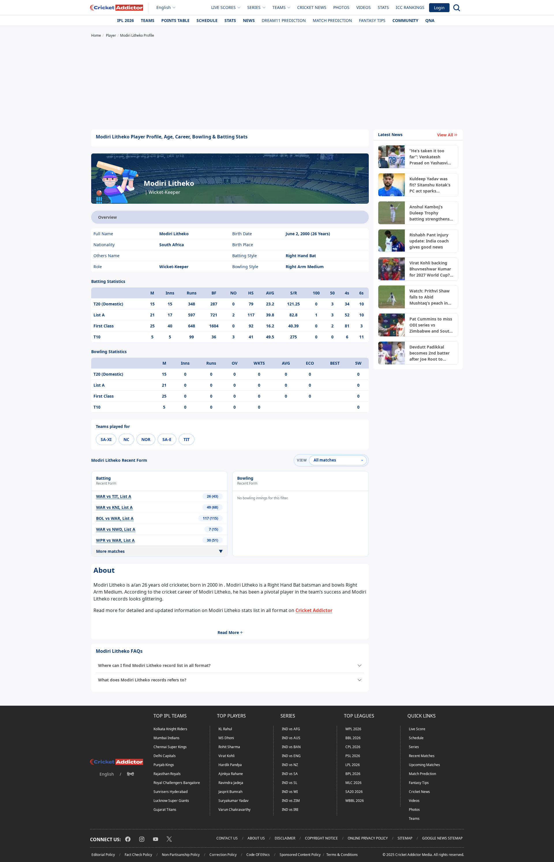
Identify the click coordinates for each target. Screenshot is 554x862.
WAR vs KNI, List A (114, 507)
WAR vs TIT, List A (113, 496)
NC (126, 439)
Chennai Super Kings (170, 746)
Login (439, 7)
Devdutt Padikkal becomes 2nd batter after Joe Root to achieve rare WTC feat (431, 353)
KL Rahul (225, 728)
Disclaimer (285, 838)
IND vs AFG (291, 728)
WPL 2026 (353, 728)
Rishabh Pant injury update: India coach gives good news (429, 241)
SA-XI (106, 439)
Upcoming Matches (424, 764)
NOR (145, 439)
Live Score (417, 728)
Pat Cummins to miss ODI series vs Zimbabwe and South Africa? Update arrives (430, 325)
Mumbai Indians (166, 737)
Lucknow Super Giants (171, 800)
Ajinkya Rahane (230, 773)
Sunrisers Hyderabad (171, 791)
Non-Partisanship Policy (181, 854)
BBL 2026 (353, 737)
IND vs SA (290, 773)
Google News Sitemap (442, 838)
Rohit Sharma (229, 746)
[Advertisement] (277, 84)
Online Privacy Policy (368, 838)
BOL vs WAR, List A (115, 518)
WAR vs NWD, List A (115, 529)
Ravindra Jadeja (230, 782)
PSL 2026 (352, 755)
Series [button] (254, 7)
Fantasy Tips (372, 20)
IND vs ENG (291, 755)
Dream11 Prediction (284, 20)
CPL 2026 (352, 746)
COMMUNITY (405, 20)
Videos (363, 7)
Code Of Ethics (258, 854)
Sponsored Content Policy (300, 854)
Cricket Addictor (313, 610)
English (163, 7)
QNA (430, 20)
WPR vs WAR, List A (115, 540)
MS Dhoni (226, 737)
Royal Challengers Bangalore (177, 782)
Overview (107, 217)
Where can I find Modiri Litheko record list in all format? (154, 665)
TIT (187, 439)
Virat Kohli (226, 755)
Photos (341, 7)
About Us (256, 838)
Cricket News (311, 7)
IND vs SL (289, 782)
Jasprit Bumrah (230, 791)
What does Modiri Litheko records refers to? (142, 680)
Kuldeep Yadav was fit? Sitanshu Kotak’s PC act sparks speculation (429, 185)
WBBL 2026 (354, 800)
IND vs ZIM (291, 800)
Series (414, 746)
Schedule (207, 20)
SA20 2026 (354, 791)
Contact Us (227, 838)
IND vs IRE (290, 809)
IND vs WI (290, 791)
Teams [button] (279, 7)
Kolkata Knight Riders (170, 728)
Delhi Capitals (165, 755)
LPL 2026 (352, 764)
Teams (147, 20)
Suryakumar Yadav (233, 800)
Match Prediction (332, 20)
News (249, 20)
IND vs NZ (290, 764)
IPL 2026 (125, 20)
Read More (228, 632)
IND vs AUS (291, 737)
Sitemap (405, 838)
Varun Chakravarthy (234, 809)
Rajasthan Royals (167, 773)
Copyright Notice (321, 838)
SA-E (166, 439)
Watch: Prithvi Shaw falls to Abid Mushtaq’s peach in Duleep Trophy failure (430, 297)
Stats (383, 7)
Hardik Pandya (230, 764)
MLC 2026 (353, 782)
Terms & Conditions (342, 854)
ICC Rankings (410, 7)
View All (445, 135)
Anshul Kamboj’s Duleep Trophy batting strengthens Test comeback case (429, 213)
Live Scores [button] (223, 7)
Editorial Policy (103, 854)
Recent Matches (422, 755)
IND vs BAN (291, 746)
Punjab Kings (164, 764)
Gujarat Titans (165, 809)
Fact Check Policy (138, 854)
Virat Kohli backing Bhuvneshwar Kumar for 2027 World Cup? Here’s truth (430, 269)
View (302, 460)
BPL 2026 (352, 773)
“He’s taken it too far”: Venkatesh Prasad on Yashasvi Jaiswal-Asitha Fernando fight (428, 157)
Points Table (175, 20)
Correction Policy (223, 854)
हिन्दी (130, 774)
